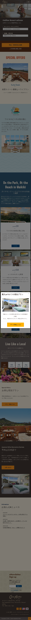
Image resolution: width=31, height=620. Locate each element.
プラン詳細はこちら (15, 324)
